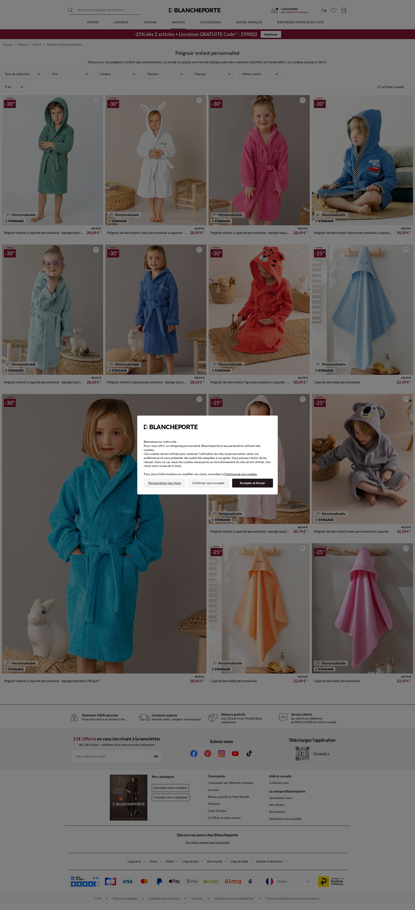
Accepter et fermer (252, 483)
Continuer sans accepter (208, 483)
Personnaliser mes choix (164, 483)
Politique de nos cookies (240, 474)
